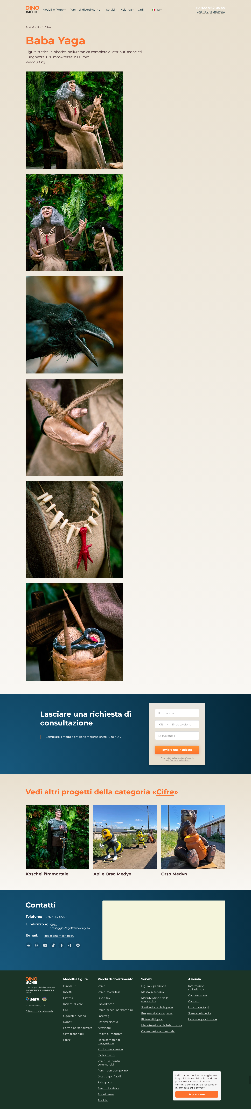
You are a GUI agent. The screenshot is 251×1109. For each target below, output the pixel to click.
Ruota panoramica (110, 1049)
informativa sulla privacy (179, 760)
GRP (66, 1010)
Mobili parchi (106, 1055)
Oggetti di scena (74, 1016)
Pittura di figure (152, 1019)
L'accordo (48, 1011)
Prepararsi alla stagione (156, 1013)
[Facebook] (61, 945)
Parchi (102, 986)
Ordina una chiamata (211, 11)
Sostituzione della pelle (157, 1007)
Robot (67, 1022)
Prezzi (67, 1039)
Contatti (193, 1001)
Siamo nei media (199, 1013)
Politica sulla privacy (35, 1011)
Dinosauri (69, 986)
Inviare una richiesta (177, 749)
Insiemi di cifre (73, 1004)
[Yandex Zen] (78, 945)
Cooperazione (197, 995)
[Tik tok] (53, 945)
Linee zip (104, 998)
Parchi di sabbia (108, 1088)
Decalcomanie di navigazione (109, 1041)
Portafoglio (33, 27)
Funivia (103, 1100)
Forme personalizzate (78, 1027)
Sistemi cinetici (108, 1022)
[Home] (31, 980)
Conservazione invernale (158, 1031)
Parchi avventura (109, 992)
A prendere (197, 1094)
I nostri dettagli (198, 1007)
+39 (161, 724)
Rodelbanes (106, 1094)
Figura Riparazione (153, 986)
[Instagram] (37, 945)
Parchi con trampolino (113, 1070)
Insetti (67, 992)
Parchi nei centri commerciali (109, 1063)
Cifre (48, 27)
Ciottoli (68, 998)
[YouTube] (45, 945)
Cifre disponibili (73, 1033)
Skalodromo (106, 1004)
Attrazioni (104, 1027)
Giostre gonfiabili (109, 1076)
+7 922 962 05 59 (210, 8)
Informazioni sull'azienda (196, 987)
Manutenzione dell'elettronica (161, 1025)
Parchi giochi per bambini (115, 1010)
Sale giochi (105, 1082)
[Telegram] (70, 945)
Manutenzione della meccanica (154, 999)
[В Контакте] (29, 945)
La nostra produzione (202, 1019)
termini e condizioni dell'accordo (194, 1084)
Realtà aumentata (110, 1033)
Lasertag (103, 1016)
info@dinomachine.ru (59, 935)
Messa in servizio (152, 992)
